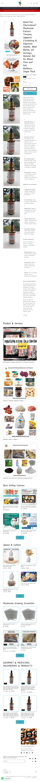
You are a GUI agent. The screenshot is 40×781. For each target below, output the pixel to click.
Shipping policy (34, 777)
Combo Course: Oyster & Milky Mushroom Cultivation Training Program (28, 531)
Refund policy (29, 776)
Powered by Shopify (22, 776)
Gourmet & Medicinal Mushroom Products (13, 401)
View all (20, 537)
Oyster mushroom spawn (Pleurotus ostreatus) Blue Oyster (9, 566)
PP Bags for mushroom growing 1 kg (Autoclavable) (9, 625)
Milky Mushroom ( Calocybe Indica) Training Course (9, 531)
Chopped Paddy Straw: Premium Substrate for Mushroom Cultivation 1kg (28, 648)
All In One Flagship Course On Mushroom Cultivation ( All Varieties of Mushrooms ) (29, 507)
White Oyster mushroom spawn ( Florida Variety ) (28, 566)
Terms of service (28, 777)
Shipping (29, 78)
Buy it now (30, 93)
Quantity (24, 81)
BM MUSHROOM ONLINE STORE (13, 776)
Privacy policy (34, 776)
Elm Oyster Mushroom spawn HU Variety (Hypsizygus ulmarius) (10, 590)
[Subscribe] (24, 761)
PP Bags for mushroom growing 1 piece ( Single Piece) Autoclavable (28, 625)
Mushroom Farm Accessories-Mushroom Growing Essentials (17, 478)
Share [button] (26, 315)
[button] (2, 3)
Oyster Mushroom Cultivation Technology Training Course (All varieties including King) (10, 507)
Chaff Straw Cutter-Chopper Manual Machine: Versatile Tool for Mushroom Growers (10, 648)
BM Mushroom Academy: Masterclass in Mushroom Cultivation (18, 362)
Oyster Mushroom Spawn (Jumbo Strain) (28, 583)
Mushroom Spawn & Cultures (10, 439)
